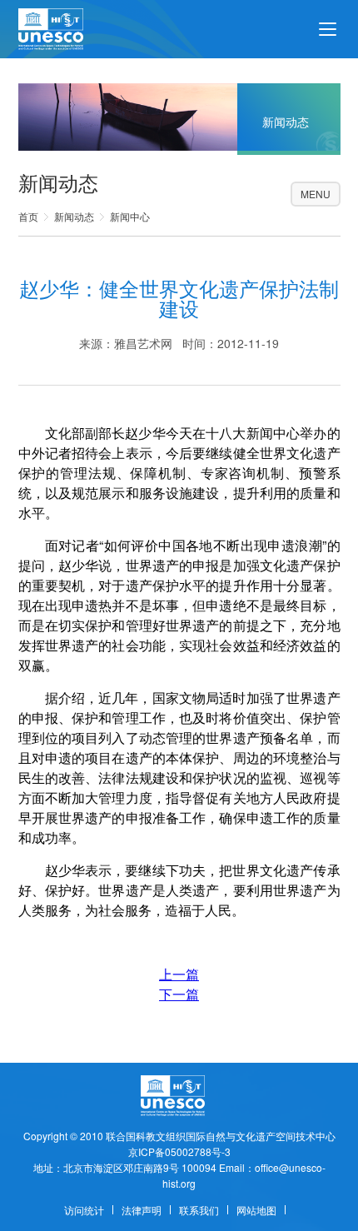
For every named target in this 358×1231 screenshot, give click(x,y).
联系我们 (199, 1210)
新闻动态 (74, 216)
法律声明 (142, 1210)
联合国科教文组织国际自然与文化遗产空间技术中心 (221, 1136)
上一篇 (179, 974)
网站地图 (256, 1210)
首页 (28, 216)
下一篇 (179, 994)
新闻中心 (130, 216)
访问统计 (84, 1210)
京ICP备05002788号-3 (179, 1151)
